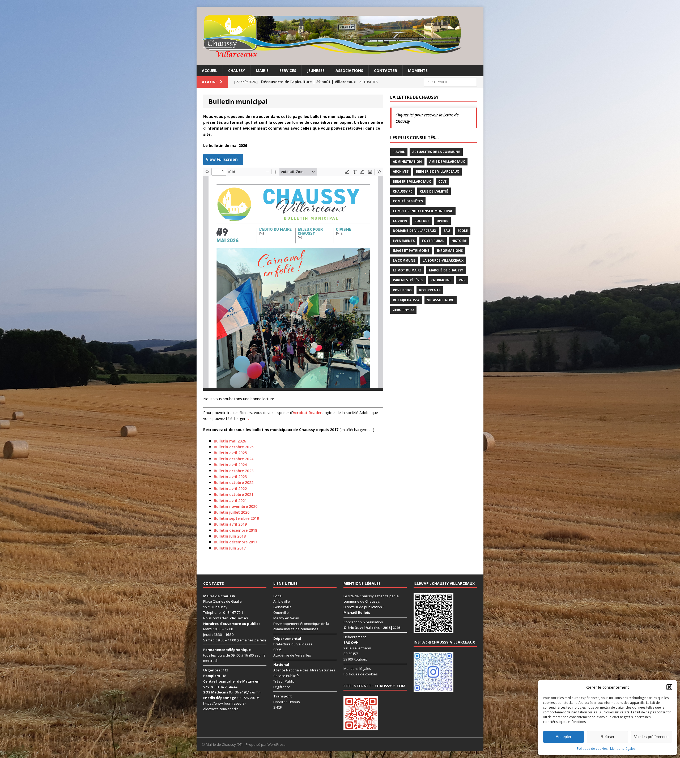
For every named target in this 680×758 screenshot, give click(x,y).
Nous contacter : (225, 618)
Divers (442, 221)
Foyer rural (433, 241)
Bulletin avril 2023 (230, 476)
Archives (401, 171)
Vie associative (440, 300)
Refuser (607, 736)
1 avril (399, 152)
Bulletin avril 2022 (230, 488)
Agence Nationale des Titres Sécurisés (304, 670)
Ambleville (281, 601)
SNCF (277, 707)
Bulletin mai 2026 (230, 441)
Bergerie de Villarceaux (437, 171)
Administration (407, 161)
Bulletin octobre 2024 (233, 458)
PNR (462, 280)
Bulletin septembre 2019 (236, 518)
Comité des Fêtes (408, 201)
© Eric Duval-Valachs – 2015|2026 (371, 627)
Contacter (385, 70)
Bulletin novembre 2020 (235, 506)
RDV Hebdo (402, 290)
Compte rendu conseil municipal (423, 211)
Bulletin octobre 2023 (233, 470)
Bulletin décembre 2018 (235, 530)
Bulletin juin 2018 (230, 536)
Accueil (209, 70)
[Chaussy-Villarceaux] (340, 36)
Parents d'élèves (408, 280)
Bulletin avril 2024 (230, 464)
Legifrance (281, 686)
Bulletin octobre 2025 (233, 446)
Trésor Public (283, 681)
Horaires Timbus (286, 701)
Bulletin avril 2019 (230, 524)
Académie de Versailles (292, 655)
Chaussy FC (403, 191)
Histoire (459, 241)
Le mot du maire (407, 270)
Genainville (282, 606)
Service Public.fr (286, 675)
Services (287, 70)
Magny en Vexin (286, 618)
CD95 (277, 649)
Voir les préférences (651, 736)
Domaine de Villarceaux (414, 230)
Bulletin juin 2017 (230, 548)
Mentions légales (622, 748)
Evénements (404, 241)
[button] (669, 687)
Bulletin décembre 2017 (235, 541)
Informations (450, 250)
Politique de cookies (592, 748)
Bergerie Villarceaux (412, 181)
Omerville (281, 612)
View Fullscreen (222, 159)
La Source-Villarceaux (443, 260)
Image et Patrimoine (411, 250)
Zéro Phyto (403, 310)
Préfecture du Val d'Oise (293, 644)
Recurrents (429, 290)
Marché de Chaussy (446, 270)
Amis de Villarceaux (447, 161)
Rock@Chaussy (406, 300)
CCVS (442, 181)
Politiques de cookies (360, 674)
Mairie (262, 70)
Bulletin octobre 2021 (233, 494)
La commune (404, 260)
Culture (421, 221)
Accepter (563, 736)
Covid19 (400, 221)
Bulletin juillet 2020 (231, 512)
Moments (418, 70)
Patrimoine (441, 280)
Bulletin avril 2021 (230, 500)
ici (248, 418)
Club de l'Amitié (434, 191)
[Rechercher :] (450, 81)
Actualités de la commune (436, 152)
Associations (349, 70)
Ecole (462, 230)
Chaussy (236, 70)
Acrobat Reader (307, 412)
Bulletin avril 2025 (230, 452)
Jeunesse (316, 70)
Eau (447, 230)
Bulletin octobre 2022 (233, 482)
